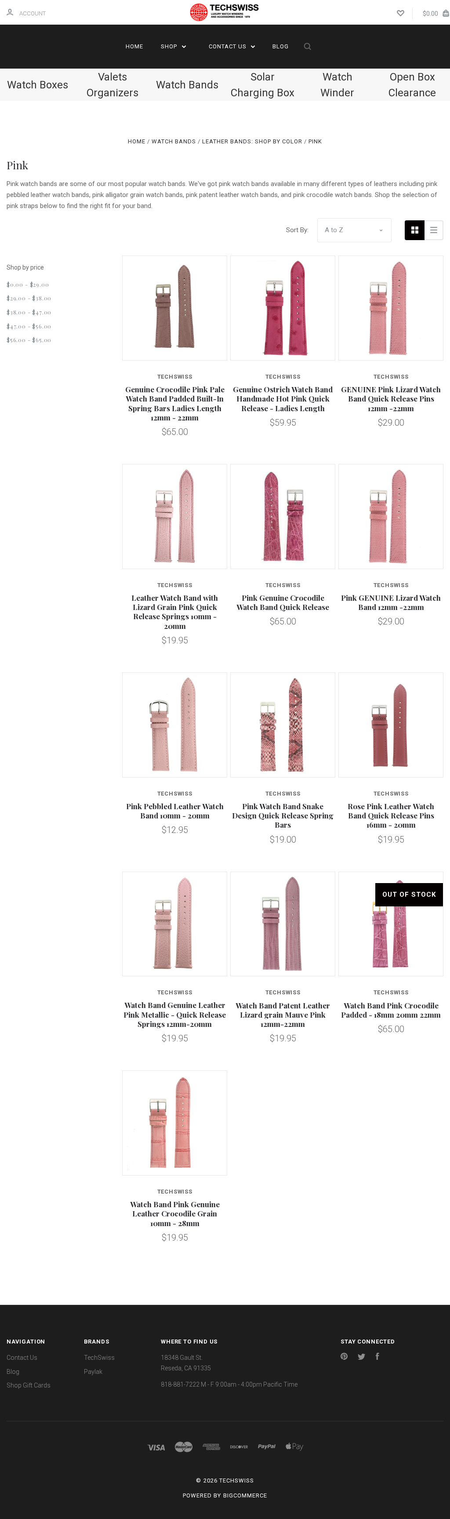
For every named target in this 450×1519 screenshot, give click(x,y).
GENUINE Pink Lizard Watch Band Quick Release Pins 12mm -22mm (391, 398)
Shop (170, 46)
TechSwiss (99, 1357)
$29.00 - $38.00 (29, 298)
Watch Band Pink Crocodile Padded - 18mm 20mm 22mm (391, 1009)
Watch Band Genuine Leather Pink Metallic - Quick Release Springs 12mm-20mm (174, 1014)
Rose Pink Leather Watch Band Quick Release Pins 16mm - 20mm (391, 815)
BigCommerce (245, 1495)
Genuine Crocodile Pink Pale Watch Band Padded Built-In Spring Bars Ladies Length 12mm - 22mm (175, 403)
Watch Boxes (37, 85)
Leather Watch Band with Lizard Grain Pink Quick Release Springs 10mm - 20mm (174, 612)
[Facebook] (377, 1357)
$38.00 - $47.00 (29, 312)
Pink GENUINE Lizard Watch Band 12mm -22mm (391, 602)
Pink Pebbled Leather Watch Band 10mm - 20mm (175, 810)
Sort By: (297, 230)
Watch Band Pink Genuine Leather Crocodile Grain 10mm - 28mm (175, 1213)
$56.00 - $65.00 (29, 339)
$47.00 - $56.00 (29, 326)
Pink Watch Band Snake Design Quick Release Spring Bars (283, 815)
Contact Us (228, 46)
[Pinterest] (344, 1357)
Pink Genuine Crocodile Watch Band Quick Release (282, 602)
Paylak (93, 1371)
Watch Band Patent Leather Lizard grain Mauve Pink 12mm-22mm (283, 1014)
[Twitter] (362, 1357)
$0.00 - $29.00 (28, 284)
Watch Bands (187, 85)
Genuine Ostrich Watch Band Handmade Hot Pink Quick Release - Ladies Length (283, 398)
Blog (280, 46)
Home (134, 46)
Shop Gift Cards (29, 1385)
